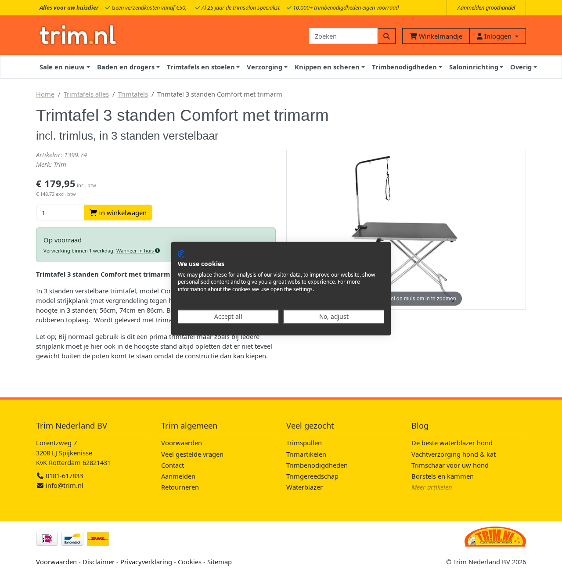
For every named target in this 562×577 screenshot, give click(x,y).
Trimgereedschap (312, 476)
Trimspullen (304, 442)
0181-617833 (63, 475)
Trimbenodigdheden (317, 465)
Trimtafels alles (86, 94)
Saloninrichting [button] (473, 66)
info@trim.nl (64, 485)
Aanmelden (178, 476)
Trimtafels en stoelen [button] (201, 66)
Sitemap (219, 561)
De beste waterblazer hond (452, 442)
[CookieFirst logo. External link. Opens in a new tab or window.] (181, 254)
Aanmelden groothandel (486, 7)
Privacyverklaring (146, 561)
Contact (172, 465)
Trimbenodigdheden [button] (404, 66)
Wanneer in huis (135, 250)
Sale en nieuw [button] (62, 66)
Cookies (190, 561)
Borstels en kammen (442, 476)
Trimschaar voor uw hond (450, 465)
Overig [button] (521, 66)
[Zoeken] (387, 36)
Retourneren (180, 487)
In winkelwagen (122, 212)
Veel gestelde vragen (192, 454)
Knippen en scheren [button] (327, 66)
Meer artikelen (431, 487)
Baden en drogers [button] (126, 66)
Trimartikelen (306, 454)
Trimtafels (133, 94)
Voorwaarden (181, 442)
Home (45, 94)
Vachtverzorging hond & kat (453, 454)
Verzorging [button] (264, 66)
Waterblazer (304, 487)
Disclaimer (99, 561)
